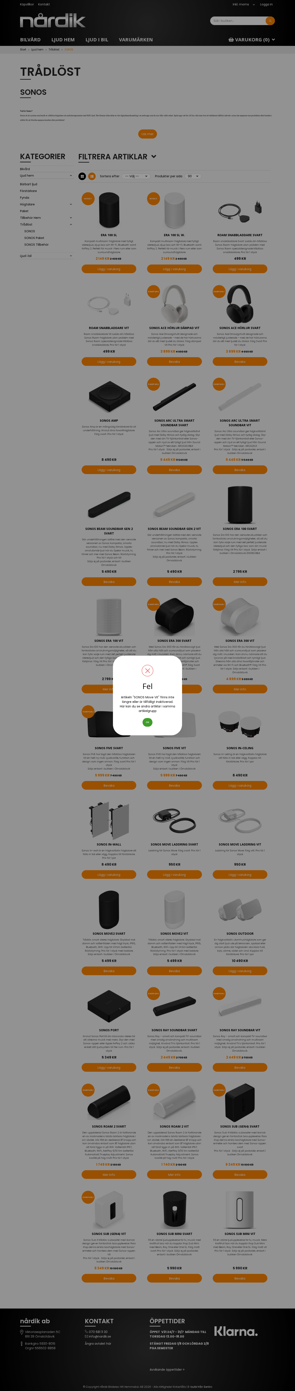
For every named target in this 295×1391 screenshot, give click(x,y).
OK (147, 722)
